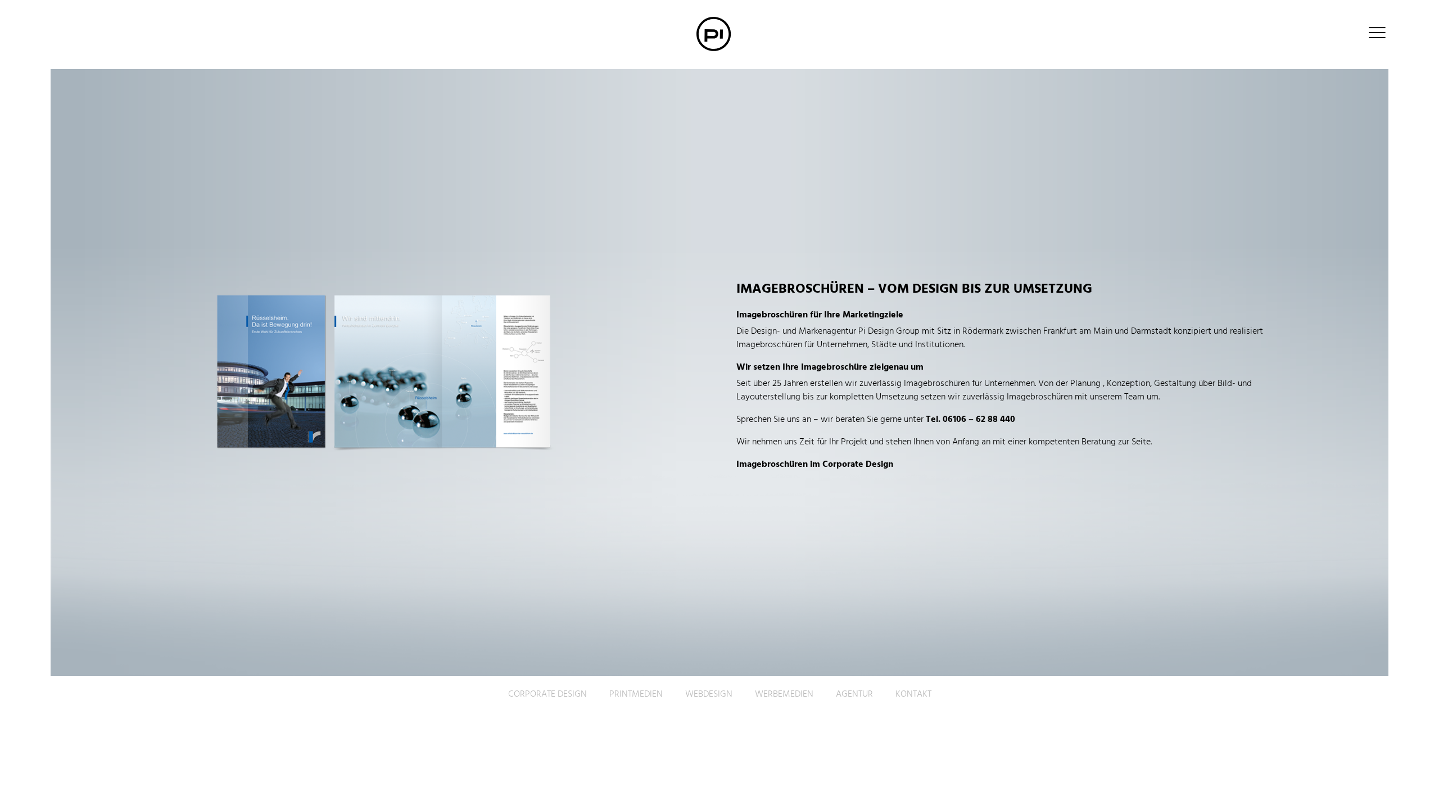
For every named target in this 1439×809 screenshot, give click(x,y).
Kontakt (913, 694)
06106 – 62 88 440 (979, 419)
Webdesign (708, 694)
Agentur (854, 694)
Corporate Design (547, 694)
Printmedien (636, 694)
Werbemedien (784, 694)
